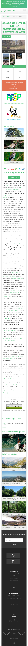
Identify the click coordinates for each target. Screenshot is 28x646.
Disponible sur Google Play (13, 554)
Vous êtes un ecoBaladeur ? (14, 595)
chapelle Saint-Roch (14, 310)
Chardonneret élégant (9, 276)
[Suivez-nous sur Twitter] (8, 633)
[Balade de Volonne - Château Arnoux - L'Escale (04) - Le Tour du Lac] (14, 522)
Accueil (4, 16)
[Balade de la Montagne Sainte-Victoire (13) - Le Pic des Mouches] (14, 478)
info (14, 86)
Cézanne (5, 234)
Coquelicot (14, 575)
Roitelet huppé (7, 296)
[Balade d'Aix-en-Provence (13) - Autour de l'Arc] (14, 508)
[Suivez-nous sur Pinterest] (15, 633)
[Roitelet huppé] (14, 145)
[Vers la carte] (14, 613)
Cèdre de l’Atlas (14, 290)
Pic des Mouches (19, 244)
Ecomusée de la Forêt (10, 330)
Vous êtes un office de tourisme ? (14, 598)
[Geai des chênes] (14, 157)
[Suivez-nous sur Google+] (12, 633)
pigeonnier (6, 318)
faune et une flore (16, 272)
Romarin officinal (14, 580)
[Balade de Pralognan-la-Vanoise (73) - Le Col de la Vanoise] (14, 464)
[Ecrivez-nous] (23, 633)
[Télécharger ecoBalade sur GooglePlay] (10, 407)
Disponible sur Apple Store (13, 560)
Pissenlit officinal (14, 578)
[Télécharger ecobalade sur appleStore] (18, 407)
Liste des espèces (14, 177)
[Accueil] (8, 10)
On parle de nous (14, 604)
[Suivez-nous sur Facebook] (4, 633)
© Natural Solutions (14, 638)
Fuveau (7, 185)
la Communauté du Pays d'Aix (13, 385)
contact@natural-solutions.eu (14, 621)
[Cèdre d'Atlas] (14, 133)
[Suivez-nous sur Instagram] (19, 633)
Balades (9, 16)
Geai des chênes (14, 292)
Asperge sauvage (14, 577)
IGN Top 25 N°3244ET (9, 379)
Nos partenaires (14, 603)
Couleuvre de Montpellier (14, 573)
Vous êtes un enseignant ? (14, 597)
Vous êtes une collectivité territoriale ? (14, 600)
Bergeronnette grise (17, 278)
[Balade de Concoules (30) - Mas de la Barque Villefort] (14, 493)
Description (6, 36)
